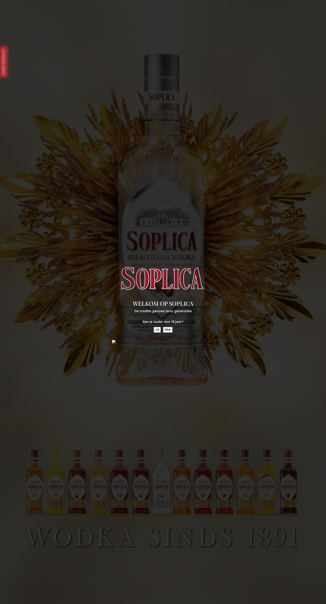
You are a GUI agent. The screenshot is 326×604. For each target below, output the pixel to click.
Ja (157, 330)
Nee (168, 330)
